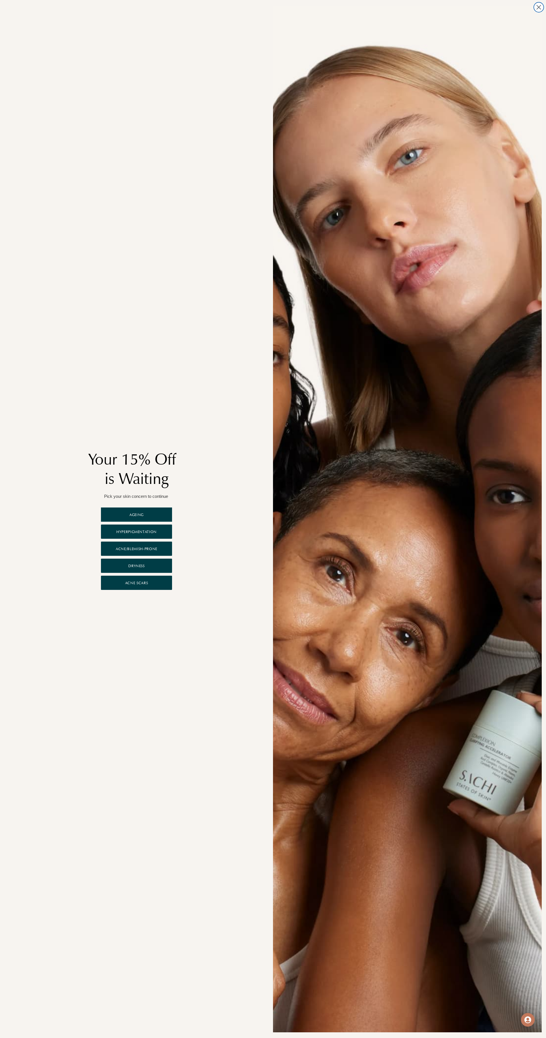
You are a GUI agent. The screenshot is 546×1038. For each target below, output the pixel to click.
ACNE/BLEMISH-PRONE (136, 548)
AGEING (136, 514)
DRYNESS (136, 565)
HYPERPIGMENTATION (136, 531)
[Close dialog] (539, 7)
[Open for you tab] (528, 1020)
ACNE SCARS (136, 583)
